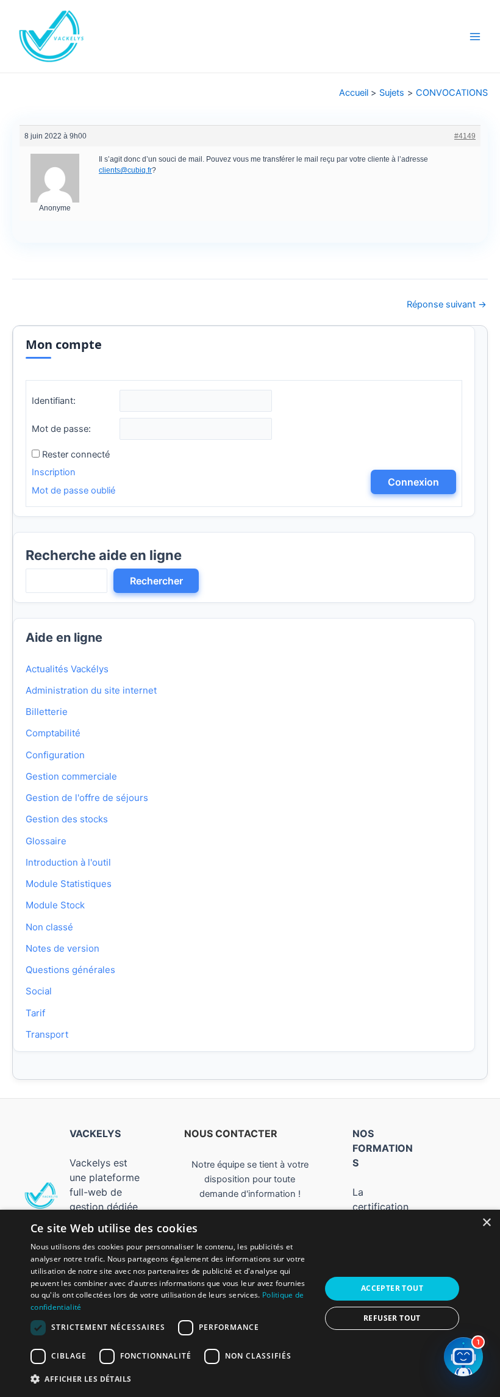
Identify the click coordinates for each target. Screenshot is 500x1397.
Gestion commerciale (71, 776)
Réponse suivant (447, 304)
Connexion (413, 482)
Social (39, 991)
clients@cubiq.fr (125, 170)
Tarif (35, 1013)
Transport (47, 1034)
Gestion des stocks (67, 819)
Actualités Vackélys (67, 669)
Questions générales (70, 969)
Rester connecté (76, 454)
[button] (171, 1379)
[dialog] (250, 1303)
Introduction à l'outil (68, 862)
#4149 (465, 136)
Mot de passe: (61, 428)
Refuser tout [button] (392, 1318)
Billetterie (47, 711)
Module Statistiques (69, 883)
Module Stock (55, 905)
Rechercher (156, 581)
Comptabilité (53, 733)
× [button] (486, 1222)
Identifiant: (54, 400)
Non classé (49, 927)
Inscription (54, 472)
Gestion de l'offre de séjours (87, 797)
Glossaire (46, 841)
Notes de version (62, 948)
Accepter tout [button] (392, 1288)
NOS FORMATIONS (382, 1148)
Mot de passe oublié (73, 490)
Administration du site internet (91, 690)
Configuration (55, 755)
